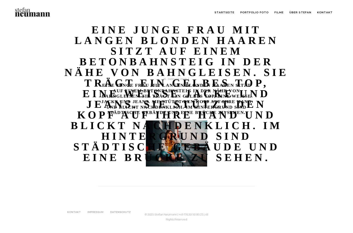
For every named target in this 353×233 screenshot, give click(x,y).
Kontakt (74, 212)
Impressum (95, 212)
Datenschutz (120, 212)
